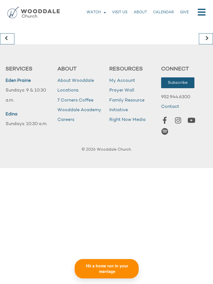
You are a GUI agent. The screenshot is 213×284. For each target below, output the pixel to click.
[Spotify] (164, 131)
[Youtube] (191, 120)
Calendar (163, 12)
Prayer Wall (121, 90)
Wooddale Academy (79, 110)
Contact (170, 107)
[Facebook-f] (164, 120)
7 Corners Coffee (75, 100)
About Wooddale (75, 80)
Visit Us (120, 12)
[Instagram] (178, 120)
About (140, 12)
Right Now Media (127, 120)
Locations (67, 90)
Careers (65, 120)
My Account (122, 80)
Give (184, 12)
